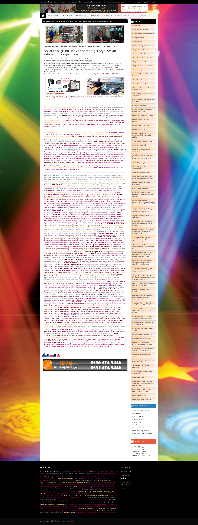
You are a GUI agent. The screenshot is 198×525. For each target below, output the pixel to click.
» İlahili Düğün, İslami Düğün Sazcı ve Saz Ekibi (143, 100)
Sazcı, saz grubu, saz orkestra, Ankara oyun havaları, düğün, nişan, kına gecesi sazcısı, (78, 496)
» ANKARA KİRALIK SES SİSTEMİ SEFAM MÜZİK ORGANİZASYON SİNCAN (142, 223)
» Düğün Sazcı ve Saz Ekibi (140, 50)
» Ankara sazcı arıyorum (140, 188)
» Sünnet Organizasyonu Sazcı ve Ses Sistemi (143, 94)
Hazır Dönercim (137, 422)
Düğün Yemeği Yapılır (51, 477)
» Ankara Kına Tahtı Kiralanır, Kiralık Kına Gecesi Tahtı (142, 390)
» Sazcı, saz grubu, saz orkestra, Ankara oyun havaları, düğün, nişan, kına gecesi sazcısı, (142, 262)
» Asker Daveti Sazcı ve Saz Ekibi (142, 58)
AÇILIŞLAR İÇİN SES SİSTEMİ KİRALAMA (93, 490)
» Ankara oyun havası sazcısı (141, 173)
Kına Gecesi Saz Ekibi (62, 471)
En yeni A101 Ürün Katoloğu (140, 410)
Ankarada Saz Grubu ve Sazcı (65, 480)
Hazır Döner (136, 425)
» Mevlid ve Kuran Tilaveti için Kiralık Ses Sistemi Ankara (142, 343)
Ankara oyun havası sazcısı (66, 484)
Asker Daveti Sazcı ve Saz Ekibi (78, 471)
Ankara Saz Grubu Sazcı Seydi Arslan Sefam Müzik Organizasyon (95, 484)
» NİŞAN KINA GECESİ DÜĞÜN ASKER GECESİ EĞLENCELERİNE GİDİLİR (141, 135)
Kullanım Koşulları (126, 485)
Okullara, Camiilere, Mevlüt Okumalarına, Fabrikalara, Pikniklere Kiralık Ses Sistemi (65, 482)
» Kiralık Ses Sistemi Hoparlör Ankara (141, 120)
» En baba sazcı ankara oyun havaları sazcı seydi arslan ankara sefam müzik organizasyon (143, 210)
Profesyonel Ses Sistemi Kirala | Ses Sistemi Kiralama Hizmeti (98, 508)
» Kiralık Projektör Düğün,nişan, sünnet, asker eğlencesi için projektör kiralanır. (143, 231)
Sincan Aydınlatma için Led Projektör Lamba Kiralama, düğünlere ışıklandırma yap (86, 495)
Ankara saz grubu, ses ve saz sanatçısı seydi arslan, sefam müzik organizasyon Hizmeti (73, 106)
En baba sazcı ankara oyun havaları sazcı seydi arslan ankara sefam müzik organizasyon (77, 489)
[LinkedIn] (54, 356)
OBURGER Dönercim (138, 419)
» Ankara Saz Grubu (138, 378)
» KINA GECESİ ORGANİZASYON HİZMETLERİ (142, 373)
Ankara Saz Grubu (69, 512)
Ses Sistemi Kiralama (93, 473)
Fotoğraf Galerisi (82, 15)
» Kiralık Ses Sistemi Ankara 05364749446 (141, 183)
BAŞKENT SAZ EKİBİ (81, 480)
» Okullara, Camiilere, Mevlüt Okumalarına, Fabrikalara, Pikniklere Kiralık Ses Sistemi (142, 157)
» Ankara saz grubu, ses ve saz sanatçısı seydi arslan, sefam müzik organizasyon (142, 270)
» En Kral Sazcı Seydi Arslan (141, 163)
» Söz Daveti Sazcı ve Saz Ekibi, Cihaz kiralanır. (142, 89)
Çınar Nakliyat (136, 413)
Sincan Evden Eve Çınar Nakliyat (142, 433)
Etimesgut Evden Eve (138, 428)
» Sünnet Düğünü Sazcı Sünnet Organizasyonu (142, 168)
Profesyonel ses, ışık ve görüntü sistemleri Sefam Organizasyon (86, 505)
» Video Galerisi (137, 42)
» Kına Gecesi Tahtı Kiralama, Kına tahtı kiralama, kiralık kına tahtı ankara (143, 311)
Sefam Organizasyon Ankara (94, 506)
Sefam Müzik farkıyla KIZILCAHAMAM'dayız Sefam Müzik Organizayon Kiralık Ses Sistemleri (73, 488)
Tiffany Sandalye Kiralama (99, 514)
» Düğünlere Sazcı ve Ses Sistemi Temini (142, 329)
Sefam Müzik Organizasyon (140, 431)
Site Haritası (124, 489)
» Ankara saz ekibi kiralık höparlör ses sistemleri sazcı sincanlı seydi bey (143, 246)
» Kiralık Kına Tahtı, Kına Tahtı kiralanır (142, 290)
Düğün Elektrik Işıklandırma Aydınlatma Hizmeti (73, 477)
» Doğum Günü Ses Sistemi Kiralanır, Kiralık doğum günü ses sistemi (143, 194)
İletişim (154, 2)
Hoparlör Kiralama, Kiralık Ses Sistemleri (74, 473)
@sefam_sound (80, 61)
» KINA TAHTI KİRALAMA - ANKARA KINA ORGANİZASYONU (143, 284)
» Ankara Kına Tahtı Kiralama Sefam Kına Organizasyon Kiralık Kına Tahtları (143, 383)
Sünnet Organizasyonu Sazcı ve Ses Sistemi (78, 475)
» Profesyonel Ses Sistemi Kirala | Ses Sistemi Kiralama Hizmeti (143, 349)
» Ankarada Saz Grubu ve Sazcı (142, 141)
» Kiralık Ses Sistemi (138, 129)
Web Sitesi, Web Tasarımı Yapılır (98, 477)
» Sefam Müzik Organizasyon (141, 125)
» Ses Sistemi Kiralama (139, 80)
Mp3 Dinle (146, 2)
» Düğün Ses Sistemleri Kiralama (143, 66)
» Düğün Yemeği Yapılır (139, 105)
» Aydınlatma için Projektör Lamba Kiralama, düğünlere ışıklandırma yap (141, 239)
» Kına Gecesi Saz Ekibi (139, 54)
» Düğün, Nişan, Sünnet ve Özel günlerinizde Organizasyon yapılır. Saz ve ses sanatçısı (143, 277)
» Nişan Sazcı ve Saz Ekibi (140, 84)
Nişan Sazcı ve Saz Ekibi (107, 473)
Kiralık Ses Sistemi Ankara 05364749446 (52, 486)
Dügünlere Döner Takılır (96, 471)
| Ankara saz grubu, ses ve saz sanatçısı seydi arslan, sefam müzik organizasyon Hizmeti (73, 96)
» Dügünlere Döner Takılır (140, 62)
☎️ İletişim (108, 15)
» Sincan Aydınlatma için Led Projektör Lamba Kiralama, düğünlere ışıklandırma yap (141, 254)
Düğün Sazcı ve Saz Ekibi (48, 471)
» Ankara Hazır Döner (139, 395)
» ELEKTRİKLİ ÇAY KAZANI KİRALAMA (140, 367)
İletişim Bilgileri (125, 482)
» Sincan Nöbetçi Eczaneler (141, 46)
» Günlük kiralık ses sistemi (141, 338)
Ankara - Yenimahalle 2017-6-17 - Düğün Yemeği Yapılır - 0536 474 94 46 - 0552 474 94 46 (78, 2)
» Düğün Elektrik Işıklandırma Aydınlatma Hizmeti (142, 110)
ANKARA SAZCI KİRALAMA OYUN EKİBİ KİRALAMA (76, 510)
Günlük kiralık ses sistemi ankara (50, 510)
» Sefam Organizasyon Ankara (142, 334)
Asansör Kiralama (137, 416)
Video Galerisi (96, 15)
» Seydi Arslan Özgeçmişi (140, 30)
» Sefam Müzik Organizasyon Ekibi (143, 34)
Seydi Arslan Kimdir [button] (53, 15)
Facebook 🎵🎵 (143, 15)
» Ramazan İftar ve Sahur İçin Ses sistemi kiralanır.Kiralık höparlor (143, 304)
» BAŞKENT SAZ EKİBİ (139, 145)
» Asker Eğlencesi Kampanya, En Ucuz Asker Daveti (142, 323)
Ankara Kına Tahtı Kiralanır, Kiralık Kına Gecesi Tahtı (61, 514)
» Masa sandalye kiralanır (140, 70)
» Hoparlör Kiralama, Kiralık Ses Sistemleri (142, 75)
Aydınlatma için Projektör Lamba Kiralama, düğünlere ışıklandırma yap (68, 493)
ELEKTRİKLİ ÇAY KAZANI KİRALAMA (103, 510)
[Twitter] (47, 356)
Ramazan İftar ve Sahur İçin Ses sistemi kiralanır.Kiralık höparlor (81, 503)
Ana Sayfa (137, 2)
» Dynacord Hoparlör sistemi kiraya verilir (141, 150)
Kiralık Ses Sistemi (79, 479)
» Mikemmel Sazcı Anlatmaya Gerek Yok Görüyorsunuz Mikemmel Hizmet (142, 297)
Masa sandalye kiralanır (54, 473)
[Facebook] (44, 356)
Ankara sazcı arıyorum (72, 486)
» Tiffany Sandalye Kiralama (141, 399)
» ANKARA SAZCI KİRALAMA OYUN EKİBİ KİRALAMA (143, 361)
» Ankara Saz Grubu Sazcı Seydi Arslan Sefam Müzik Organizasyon (143, 177)
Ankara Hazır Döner (84, 514)
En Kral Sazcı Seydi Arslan (99, 482)
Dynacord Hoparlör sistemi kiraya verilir (99, 480)
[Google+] (51, 356)
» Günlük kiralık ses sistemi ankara (141, 355)
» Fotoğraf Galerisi (138, 38)
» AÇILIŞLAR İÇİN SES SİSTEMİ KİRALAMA (141, 216)
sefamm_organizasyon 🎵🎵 (125, 15)
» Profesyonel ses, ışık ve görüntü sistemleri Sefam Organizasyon (143, 317)
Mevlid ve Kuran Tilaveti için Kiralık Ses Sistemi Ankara (62, 508)
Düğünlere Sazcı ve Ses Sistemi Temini (73, 506)
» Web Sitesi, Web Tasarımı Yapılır (143, 115)
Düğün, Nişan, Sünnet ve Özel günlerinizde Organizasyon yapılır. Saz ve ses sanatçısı (83, 499)
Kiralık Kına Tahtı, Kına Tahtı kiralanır (80, 501)
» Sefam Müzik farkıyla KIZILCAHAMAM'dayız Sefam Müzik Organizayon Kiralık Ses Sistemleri (143, 202)
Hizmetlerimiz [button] (68, 15)
